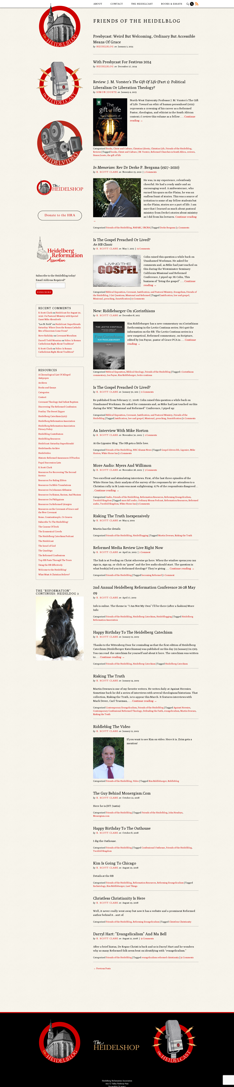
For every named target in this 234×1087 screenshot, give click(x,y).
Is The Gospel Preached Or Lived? (121, 239)
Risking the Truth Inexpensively (121, 516)
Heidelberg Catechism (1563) (52, 416)
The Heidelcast (142, 3)
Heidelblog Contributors (50, 434)
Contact (116, 3)
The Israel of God (47, 546)
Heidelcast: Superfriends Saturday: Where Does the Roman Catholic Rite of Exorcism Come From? (59, 327)
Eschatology (99, 886)
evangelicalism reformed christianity (160, 957)
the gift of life (114, 155)
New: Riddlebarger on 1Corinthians (124, 311)
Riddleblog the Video (111, 726)
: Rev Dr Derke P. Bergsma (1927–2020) (136, 167)
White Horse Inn (110, 453)
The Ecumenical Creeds (50, 531)
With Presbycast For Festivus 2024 (122, 62)
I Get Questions (116, 295)
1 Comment (144, 552)
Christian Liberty (141, 148)
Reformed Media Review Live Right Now (128, 547)
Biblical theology (135, 372)
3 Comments (151, 470)
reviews (191, 152)
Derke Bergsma (167, 227)
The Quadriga (45, 550)
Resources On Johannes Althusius (54, 490)
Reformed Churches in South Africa (168, 152)
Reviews (97, 152)
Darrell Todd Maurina (49, 340)
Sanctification (123, 298)
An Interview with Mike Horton (120, 430)
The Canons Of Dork (48, 526)
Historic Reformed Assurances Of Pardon (59, 458)
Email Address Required (50, 280)
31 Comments (147, 938)
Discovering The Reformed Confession (57, 406)
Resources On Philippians (51, 499)
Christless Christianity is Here (119, 898)
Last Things (131, 886)
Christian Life (158, 148)
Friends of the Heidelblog (178, 148)
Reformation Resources (151, 497)
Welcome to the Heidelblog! (52, 569)
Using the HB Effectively (50, 565)
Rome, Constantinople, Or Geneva (55, 517)
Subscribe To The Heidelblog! (53, 522)
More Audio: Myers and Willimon (122, 465)
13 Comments (143, 248)
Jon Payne (112, 375)
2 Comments (151, 435)
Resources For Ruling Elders (52, 480)
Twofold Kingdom (102, 500)
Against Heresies (182, 707)
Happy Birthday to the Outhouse (122, 828)
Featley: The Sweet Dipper (51, 411)
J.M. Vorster (144, 152)
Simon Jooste (106, 92)
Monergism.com (101, 816)
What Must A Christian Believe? (54, 574)
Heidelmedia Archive (49, 448)
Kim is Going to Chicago (114, 863)
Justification (166, 295)
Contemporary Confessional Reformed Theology (117, 711)
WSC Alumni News (142, 450)
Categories (43, 392)
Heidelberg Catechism (144, 616)
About (97, 3)
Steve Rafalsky (45, 335)
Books (109, 148)
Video (136, 781)
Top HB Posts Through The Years (55, 560)
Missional (98, 298)
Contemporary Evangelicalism (121, 707)
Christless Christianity (180, 921)
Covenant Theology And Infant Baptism (58, 402)
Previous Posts (102, 968)
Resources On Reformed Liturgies (55, 504)
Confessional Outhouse (153, 847)
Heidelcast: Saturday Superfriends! (56, 443)
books (114, 152)
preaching (109, 298)
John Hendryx (176, 812)
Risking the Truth (183, 535)
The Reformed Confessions (51, 555)
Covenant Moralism (66, 335)
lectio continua (144, 375)
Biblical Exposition (115, 292)
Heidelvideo (44, 453)
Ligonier (185, 450)
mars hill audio (129, 500)
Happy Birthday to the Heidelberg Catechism (132, 632)
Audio (109, 497)
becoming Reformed (152, 575)
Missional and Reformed (138, 295)
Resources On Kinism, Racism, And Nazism (59, 494)
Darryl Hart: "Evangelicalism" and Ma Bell (130, 934)
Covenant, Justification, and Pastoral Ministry (149, 292)
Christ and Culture (122, 148)
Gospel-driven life (170, 450)
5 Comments (150, 172)
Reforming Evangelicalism (177, 497)
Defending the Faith (153, 711)
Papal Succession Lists (49, 462)
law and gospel (181, 295)
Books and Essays (47, 387)
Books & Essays (171, 3)
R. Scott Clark (107, 172)
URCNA (146, 227)
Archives (42, 383)
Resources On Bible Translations (54, 485)
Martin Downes (166, 535)
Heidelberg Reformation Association (56, 421)
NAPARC (137, 227)
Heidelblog (105, 46)
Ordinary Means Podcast (150, 500)
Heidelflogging (140, 535)
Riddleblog (173, 781)
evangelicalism (171, 711)
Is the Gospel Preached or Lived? (121, 387)
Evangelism (179, 292)
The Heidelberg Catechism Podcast (56, 536)
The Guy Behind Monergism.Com (122, 793)
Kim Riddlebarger (127, 375)
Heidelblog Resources (49, 438)
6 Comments (147, 392)
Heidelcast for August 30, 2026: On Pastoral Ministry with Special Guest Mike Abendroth (59, 316)
